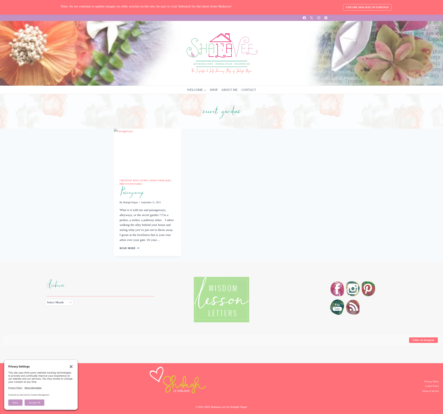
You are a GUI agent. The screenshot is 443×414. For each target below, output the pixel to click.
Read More (129, 248)
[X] (311, 18)
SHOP (214, 89)
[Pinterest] (326, 18)
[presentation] (147, 151)
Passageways (132, 192)
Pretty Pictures (131, 184)
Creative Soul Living (134, 180)
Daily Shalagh (160, 180)
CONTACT (248, 89)
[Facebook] (304, 18)
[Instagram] (319, 18)
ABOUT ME (229, 89)
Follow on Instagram (423, 340)
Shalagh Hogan (130, 202)
